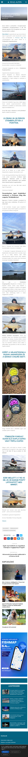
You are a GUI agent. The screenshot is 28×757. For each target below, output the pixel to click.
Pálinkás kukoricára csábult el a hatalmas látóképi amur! (18, 708)
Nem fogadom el (15, 751)
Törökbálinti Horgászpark (9, 530)
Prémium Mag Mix (20, 37)
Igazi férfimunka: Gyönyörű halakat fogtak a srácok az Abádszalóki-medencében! (12, 605)
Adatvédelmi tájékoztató (7, 740)
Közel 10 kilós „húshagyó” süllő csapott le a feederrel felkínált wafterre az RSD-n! (17, 724)
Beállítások (5, 754)
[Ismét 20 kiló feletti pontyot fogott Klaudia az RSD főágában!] (5, 716)
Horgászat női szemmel (9, 627)
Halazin (4, 521)
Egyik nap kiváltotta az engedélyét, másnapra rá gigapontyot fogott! (14, 546)
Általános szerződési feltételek (8, 742)
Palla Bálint (5, 34)
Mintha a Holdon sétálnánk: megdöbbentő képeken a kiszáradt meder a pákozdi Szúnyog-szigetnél (17, 701)
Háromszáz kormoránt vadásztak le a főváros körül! (14, 555)
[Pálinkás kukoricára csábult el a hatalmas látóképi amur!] (5, 709)
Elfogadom (5, 751)
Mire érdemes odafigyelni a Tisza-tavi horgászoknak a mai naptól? (13, 582)
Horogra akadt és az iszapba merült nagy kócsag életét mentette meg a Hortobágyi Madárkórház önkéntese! (17, 692)
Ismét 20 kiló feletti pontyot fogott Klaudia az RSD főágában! (16, 716)
